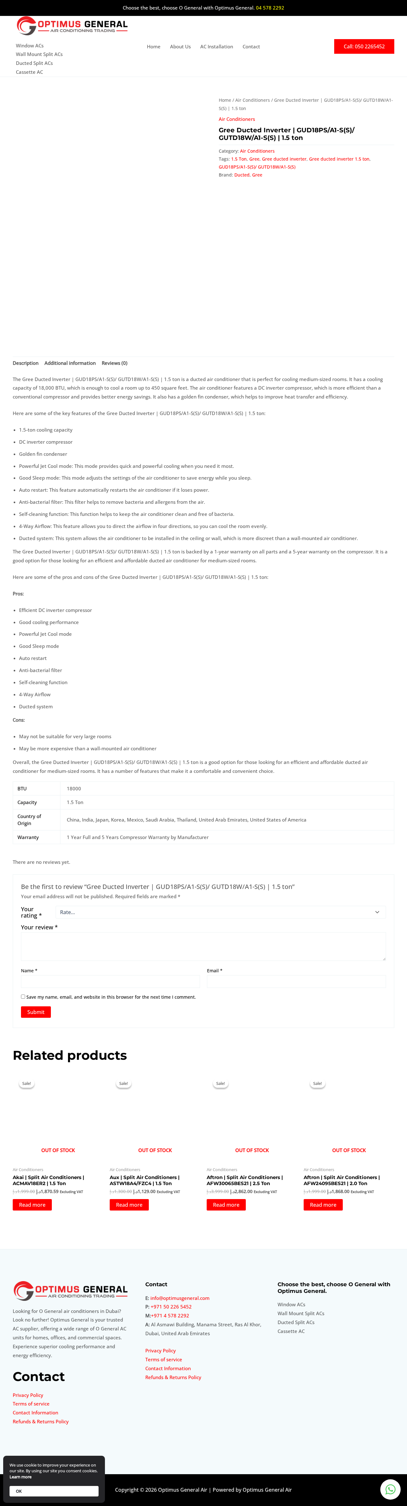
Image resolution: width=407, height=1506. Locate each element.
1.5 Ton (239, 159)
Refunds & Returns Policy (41, 1421)
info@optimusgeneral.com (180, 1298)
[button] (364, 46)
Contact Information (35, 1412)
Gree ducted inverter (284, 159)
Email (215, 971)
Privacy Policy (28, 1395)
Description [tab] (25, 363)
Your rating (31, 912)
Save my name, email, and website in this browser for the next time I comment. (111, 997)
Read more (32, 1204)
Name (29, 971)
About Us (180, 46)
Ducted (242, 175)
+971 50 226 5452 (171, 1306)
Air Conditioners (252, 100)
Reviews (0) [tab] (115, 363)
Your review (39, 927)
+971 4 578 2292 (170, 1315)
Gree (254, 159)
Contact (251, 46)
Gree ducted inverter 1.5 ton (339, 159)
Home (154, 46)
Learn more (20, 1477)
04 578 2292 (270, 7)
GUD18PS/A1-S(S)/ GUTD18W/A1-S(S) (257, 167)
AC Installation (216, 46)
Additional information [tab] (70, 363)
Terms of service (31, 1403)
